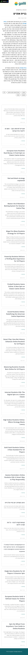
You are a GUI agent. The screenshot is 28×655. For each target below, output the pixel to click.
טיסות (18, 95)
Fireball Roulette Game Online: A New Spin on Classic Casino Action (16, 286)
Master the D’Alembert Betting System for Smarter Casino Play (14, 206)
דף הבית (24, 10)
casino (23, 92)
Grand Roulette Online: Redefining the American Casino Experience (15, 314)
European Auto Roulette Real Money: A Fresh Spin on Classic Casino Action (14, 153)
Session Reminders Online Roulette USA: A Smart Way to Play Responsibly (14, 477)
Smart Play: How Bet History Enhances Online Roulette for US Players (14, 341)
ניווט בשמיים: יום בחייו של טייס (15, 503)
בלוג (4, 92)
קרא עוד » (23, 118)
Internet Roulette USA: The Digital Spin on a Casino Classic (15, 394)
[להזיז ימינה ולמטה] (1, 1)
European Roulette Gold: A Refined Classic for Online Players (15, 598)
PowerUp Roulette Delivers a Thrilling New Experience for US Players (14, 258)
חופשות (23, 95)
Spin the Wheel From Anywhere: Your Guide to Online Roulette (15, 626)
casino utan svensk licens (14, 92)
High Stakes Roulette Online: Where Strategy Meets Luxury (14, 422)
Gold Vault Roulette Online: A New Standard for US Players (14, 449)
